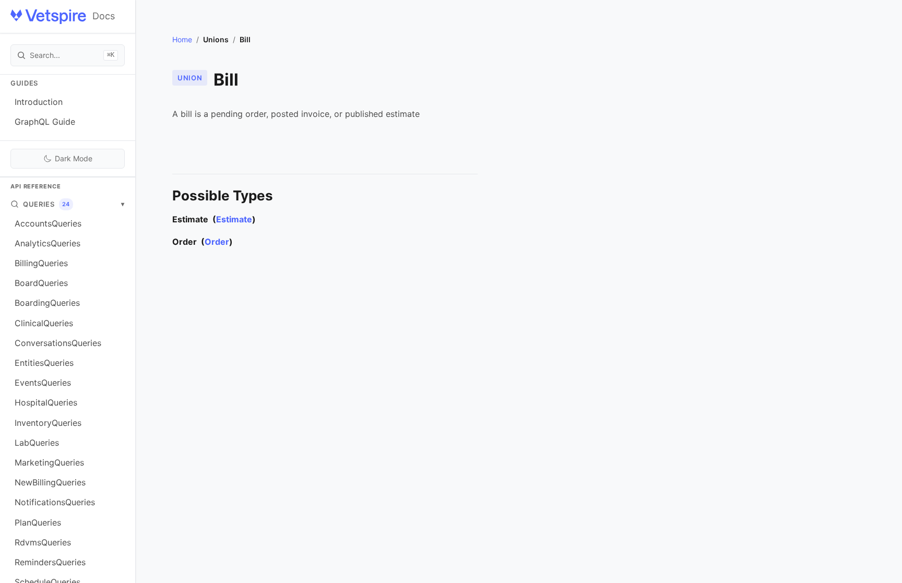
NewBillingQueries (50, 482)
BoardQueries (41, 283)
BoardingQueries (47, 303)
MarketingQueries (49, 462)
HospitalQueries (46, 402)
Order (217, 241)
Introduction (39, 102)
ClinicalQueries (44, 323)
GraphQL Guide (45, 121)
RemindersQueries (50, 562)
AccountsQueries (48, 223)
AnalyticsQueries (47, 243)
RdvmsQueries (43, 542)
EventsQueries (43, 382)
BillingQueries (41, 263)
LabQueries (37, 442)
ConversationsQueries (58, 343)
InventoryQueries (48, 423)
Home (182, 39)
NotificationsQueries (55, 502)
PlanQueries (38, 522)
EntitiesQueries (44, 363)
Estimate (234, 219)
